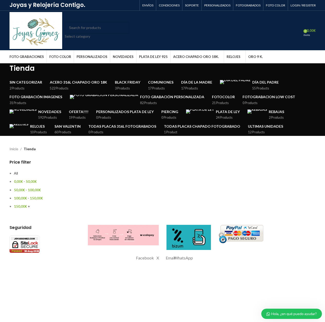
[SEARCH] (123, 30)
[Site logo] (36, 30)
